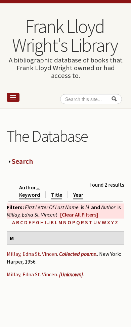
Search (22, 161)
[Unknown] (71, 274)
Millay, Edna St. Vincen (32, 253)
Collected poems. (78, 253)
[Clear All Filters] (79, 214)
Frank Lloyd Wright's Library (65, 35)
